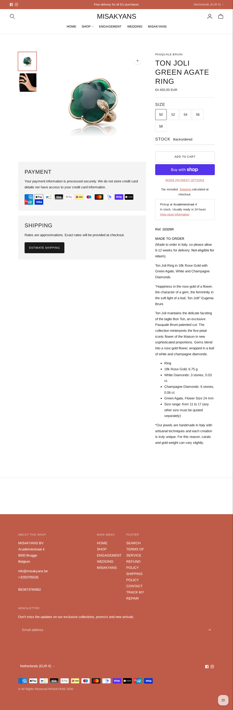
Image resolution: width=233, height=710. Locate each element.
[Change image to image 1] (27, 61)
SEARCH (133, 543)
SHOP (86, 26)
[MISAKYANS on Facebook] (11, 4)
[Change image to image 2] (27, 82)
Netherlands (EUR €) (207, 4)
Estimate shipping (44, 247)
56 (198, 114)
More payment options (184, 180)
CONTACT (134, 586)
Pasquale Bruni (169, 54)
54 (185, 114)
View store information (174, 214)
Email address (32, 624)
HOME (71, 26)
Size (160, 104)
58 (161, 126)
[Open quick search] (12, 16)
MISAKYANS (157, 26)
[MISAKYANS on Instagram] (16, 4)
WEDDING (134, 26)
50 (161, 114)
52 (173, 114)
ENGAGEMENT (110, 26)
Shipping (185, 189)
